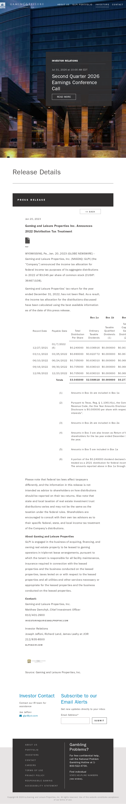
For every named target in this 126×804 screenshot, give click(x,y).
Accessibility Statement (41, 786)
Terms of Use (34, 770)
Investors (102, 4)
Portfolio (32, 750)
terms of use (66, 800)
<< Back (90, 211)
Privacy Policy (35, 775)
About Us (63, 4)
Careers (30, 765)
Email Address (70, 714)
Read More (64, 96)
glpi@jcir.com (34, 645)
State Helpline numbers (84, 775)
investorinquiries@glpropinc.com (46, 620)
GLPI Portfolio (83, 4)
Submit (99, 720)
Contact (117, 4)
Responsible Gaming (39, 781)
